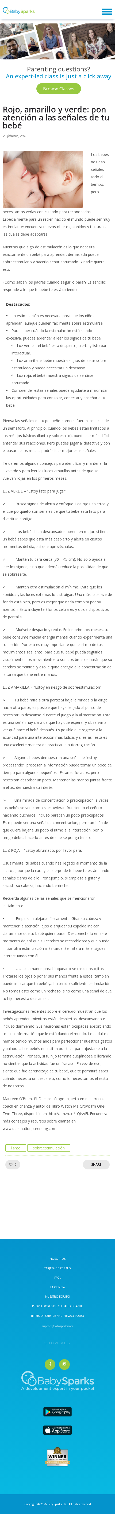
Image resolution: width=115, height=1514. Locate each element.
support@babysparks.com (57, 1326)
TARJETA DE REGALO (57, 1268)
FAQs (57, 1277)
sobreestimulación (49, 1147)
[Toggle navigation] (107, 12)
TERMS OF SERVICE (44, 1316)
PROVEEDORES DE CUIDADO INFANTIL (57, 1306)
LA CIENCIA (57, 1287)
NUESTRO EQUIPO (57, 1296)
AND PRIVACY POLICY (70, 1316)
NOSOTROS (58, 1259)
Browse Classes (58, 89)
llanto (16, 1147)
